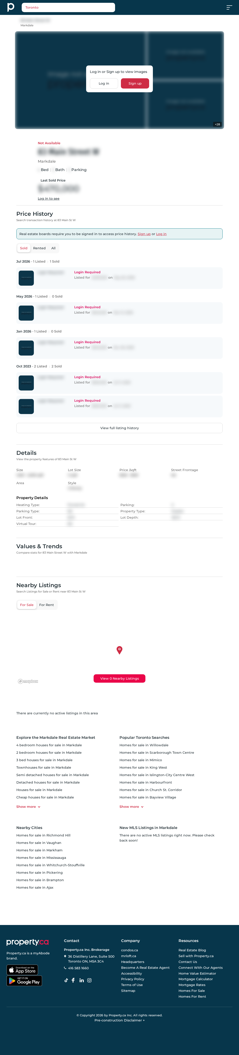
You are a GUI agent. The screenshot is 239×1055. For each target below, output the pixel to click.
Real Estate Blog (192, 950)
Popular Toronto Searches (144, 737)
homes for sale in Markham (39, 850)
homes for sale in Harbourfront (146, 782)
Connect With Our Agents (201, 968)
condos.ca (129, 950)
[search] (80, 7)
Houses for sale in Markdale (39, 790)
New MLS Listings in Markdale (148, 828)
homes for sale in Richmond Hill (43, 835)
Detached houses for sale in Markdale (48, 782)
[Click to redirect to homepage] (10, 7)
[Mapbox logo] (28, 681)
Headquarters (132, 962)
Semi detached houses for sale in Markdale (52, 775)
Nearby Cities (29, 828)
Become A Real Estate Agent (145, 968)
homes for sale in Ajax (34, 887)
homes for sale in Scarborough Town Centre (157, 752)
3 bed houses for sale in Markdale (44, 760)
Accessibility (131, 973)
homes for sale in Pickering (39, 872)
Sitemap (128, 991)
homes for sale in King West (143, 767)
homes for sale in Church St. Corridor (151, 790)
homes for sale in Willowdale (144, 745)
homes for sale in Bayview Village (148, 797)
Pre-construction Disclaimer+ (120, 1020)
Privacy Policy (132, 979)
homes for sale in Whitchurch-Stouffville (50, 865)
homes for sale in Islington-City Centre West (157, 775)
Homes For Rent (192, 996)
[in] (90, 980)
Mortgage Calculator (196, 979)
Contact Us (188, 962)
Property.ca (16, 953)
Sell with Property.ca (196, 956)
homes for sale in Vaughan (38, 843)
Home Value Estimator (197, 973)
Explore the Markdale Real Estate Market (55, 737)
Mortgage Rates (192, 985)
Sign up (135, 83)
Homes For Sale (192, 991)
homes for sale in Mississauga (41, 858)
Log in (104, 83)
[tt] (67, 980)
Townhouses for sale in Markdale (43, 767)
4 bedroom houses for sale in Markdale (49, 745)
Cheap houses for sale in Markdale (45, 797)
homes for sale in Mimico (141, 760)
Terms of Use (132, 985)
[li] (82, 980)
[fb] (75, 980)
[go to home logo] (28, 942)
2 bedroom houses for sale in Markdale (49, 752)
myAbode (41, 953)
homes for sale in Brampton (40, 880)
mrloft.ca (128, 956)
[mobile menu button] (232, 7)
